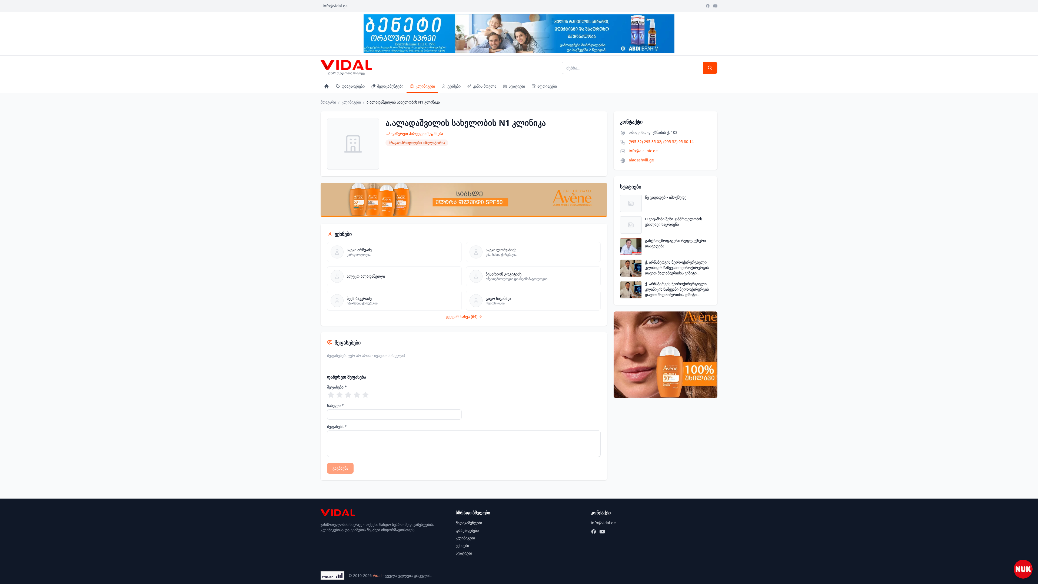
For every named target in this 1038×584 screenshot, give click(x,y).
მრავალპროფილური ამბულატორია (417, 142)
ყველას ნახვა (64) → (464, 316)
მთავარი (328, 102)
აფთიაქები (547, 86)
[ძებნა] (710, 68)
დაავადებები (353, 86)
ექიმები (454, 86)
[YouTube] (715, 6)
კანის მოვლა (484, 86)
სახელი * (335, 405)
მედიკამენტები (390, 86)
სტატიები (517, 86)
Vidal (377, 575)
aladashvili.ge (641, 159)
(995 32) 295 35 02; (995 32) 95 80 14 (661, 141)
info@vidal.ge (335, 5)
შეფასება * (337, 387)
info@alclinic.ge (643, 150)
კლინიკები (425, 86)
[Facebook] (708, 6)
